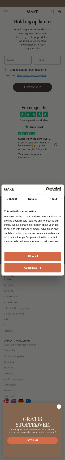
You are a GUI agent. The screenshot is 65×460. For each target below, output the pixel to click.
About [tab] (53, 198)
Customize (30, 267)
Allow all (32, 256)
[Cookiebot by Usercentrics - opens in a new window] (46, 189)
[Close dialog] (59, 406)
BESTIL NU (32, 440)
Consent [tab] (12, 198)
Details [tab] (32, 198)
